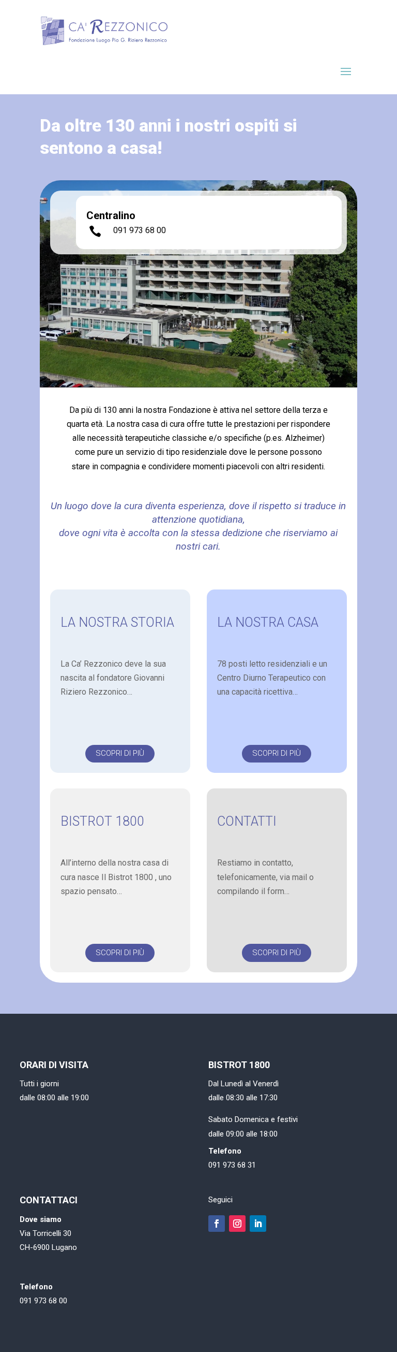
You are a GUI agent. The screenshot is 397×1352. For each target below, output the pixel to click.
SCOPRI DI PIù (120, 753)
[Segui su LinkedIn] (258, 1223)
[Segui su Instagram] (237, 1223)
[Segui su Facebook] (216, 1223)
